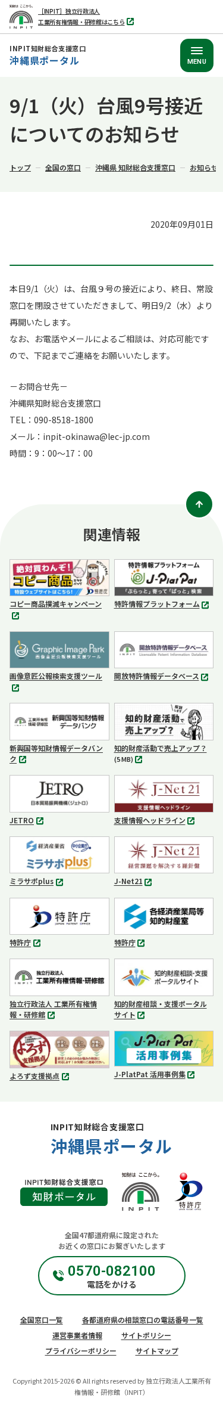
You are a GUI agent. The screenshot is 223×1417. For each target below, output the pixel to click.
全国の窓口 (63, 167)
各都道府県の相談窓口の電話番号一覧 (142, 1319)
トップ (20, 167)
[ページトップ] (199, 504)
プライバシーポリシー (81, 1350)
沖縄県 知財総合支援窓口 (135, 167)
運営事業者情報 (77, 1335)
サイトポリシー (146, 1335)
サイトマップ (157, 1350)
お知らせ (204, 167)
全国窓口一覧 (41, 1319)
